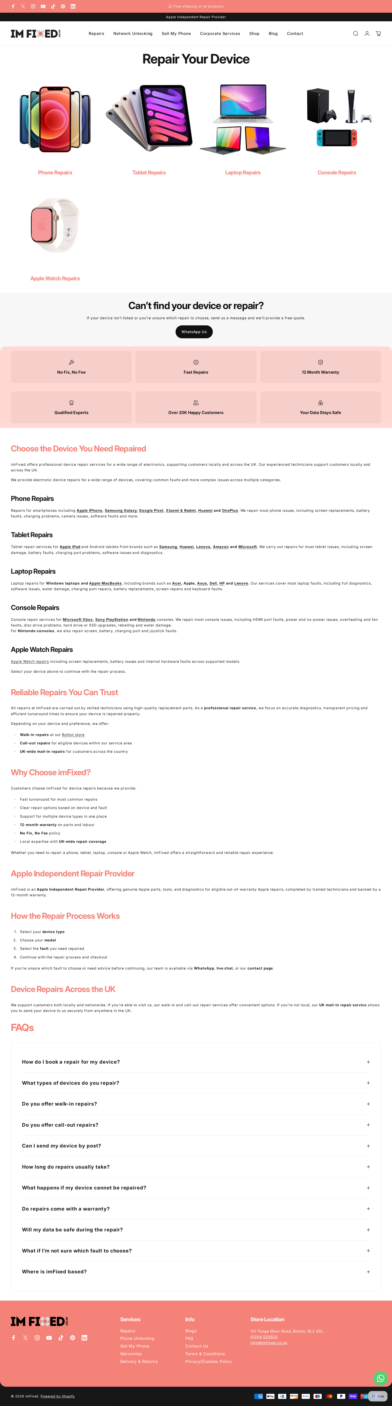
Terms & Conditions (205, 1353)
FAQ (189, 1338)
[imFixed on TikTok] (53, 6)
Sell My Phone (134, 1346)
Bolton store (73, 735)
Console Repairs (337, 172)
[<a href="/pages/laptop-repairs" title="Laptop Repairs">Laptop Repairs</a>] (243, 119)
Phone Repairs (55, 172)
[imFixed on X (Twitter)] (23, 6)
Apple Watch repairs (30, 661)
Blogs (191, 1330)
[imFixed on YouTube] (43, 6)
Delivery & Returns (139, 1361)
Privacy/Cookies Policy (208, 1361)
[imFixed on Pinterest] (63, 6)
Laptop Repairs (243, 172)
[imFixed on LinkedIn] (73, 6)
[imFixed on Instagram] (33, 6)
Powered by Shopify (58, 1396)
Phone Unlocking (137, 1338)
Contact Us (196, 1346)
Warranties (131, 1353)
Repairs (128, 1330)
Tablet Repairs (149, 172)
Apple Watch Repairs (55, 278)
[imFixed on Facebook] (13, 6)
